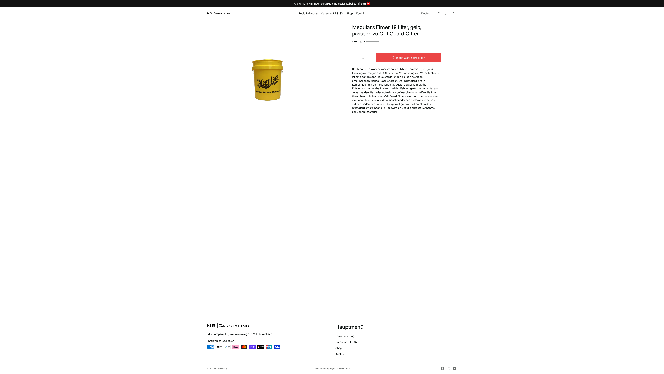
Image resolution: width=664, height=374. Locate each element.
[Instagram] (448, 368)
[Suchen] (439, 13)
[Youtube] (454, 368)
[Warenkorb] (454, 13)
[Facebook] (442, 368)
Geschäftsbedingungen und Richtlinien (332, 368)
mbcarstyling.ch (222, 368)
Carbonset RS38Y (346, 342)
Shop (338, 348)
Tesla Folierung (344, 336)
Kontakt (340, 354)
